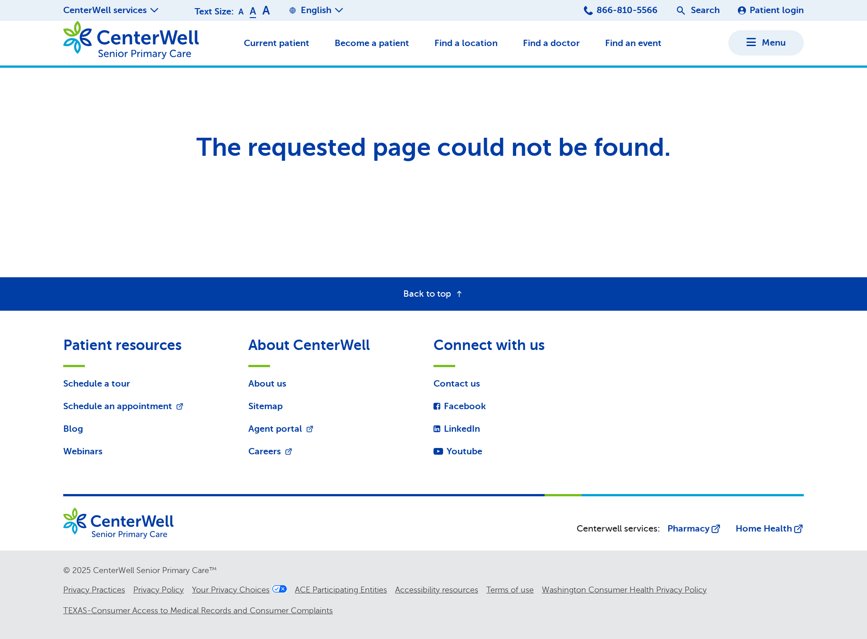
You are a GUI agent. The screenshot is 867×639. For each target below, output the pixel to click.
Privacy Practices (94, 589)
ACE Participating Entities (341, 589)
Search (705, 10)
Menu (774, 42)
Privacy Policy (158, 589)
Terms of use (510, 589)
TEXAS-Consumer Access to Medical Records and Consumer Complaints (198, 610)
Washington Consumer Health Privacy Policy (624, 589)
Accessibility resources (436, 589)
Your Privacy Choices (231, 589)
